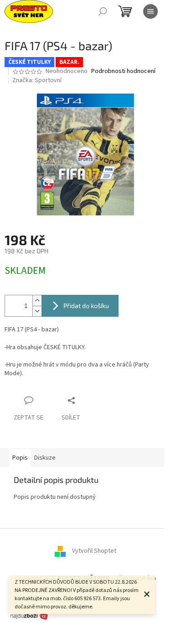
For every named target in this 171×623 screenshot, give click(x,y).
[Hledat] (102, 11)
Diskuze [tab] (45, 457)
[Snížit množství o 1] (36, 311)
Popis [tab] (20, 457)
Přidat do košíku (86, 305)
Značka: (37, 80)
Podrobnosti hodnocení (123, 71)
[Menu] (150, 11)
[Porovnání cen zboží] (29, 615)
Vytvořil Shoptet (94, 550)
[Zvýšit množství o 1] (36, 300)
